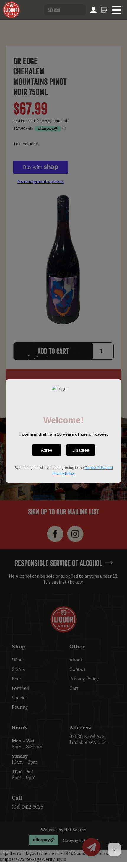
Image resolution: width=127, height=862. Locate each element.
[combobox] (65, 9)
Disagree (80, 450)
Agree (46, 450)
